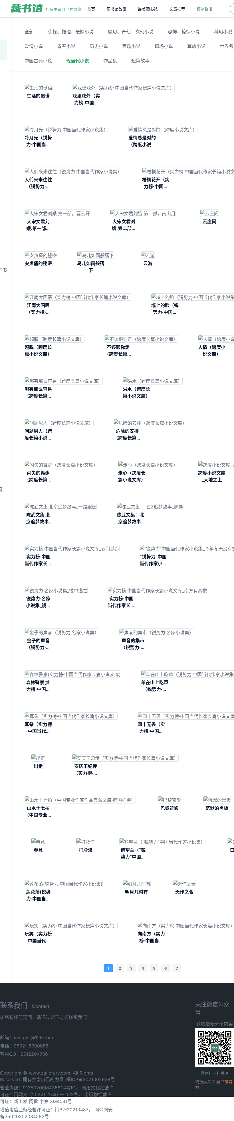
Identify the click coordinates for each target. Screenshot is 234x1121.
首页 (91, 9)
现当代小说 (77, 61)
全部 (29, 31)
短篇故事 (140, 61)
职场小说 (164, 46)
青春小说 (66, 46)
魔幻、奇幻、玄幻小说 (131, 31)
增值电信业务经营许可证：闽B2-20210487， (46, 1109)
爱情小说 (34, 46)
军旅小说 (196, 46)
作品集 (110, 61)
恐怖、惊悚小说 (184, 31)
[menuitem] (91, 8)
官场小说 (131, 46)
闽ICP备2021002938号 (90, 1079)
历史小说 (99, 46)
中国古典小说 (38, 61)
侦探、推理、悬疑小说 (71, 31)
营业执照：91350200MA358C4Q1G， (40, 1088)
